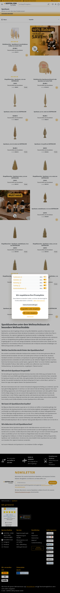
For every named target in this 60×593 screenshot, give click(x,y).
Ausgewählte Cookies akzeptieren (30, 309)
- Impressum (30, 316)
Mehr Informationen (39, 300)
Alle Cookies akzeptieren (30, 313)
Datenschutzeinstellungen (30, 305)
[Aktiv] (45, 276)
